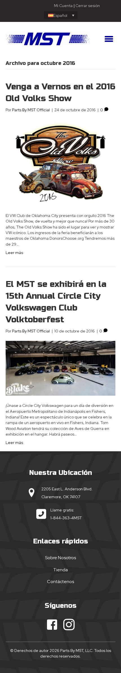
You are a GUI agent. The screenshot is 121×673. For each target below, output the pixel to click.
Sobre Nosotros (60, 558)
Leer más (14, 252)
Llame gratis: (62, 510)
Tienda (60, 570)
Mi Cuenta (63, 5)
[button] (52, 624)
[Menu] (108, 39)
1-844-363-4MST (66, 517)
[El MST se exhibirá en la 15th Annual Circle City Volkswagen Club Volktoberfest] (60, 367)
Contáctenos (60, 581)
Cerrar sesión (87, 5)
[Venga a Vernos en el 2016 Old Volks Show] (60, 162)
